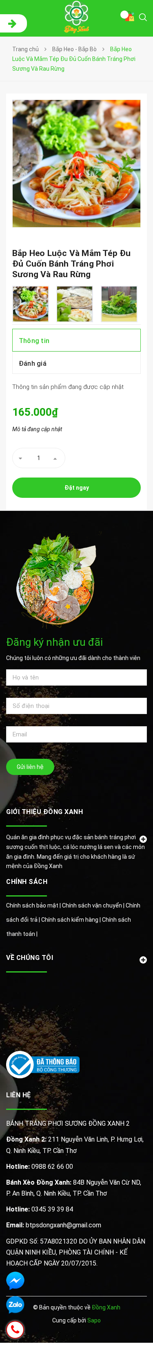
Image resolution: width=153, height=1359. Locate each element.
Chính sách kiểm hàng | (71, 919)
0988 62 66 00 (39, 1166)
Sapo (94, 1320)
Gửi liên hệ (30, 767)
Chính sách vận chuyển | (94, 905)
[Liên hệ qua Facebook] (15, 1281)
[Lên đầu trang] (126, 1341)
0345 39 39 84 (39, 1209)
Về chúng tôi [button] (29, 958)
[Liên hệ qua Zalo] (15, 1305)
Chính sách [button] (26, 882)
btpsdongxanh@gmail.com (53, 1225)
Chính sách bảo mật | (34, 905)
